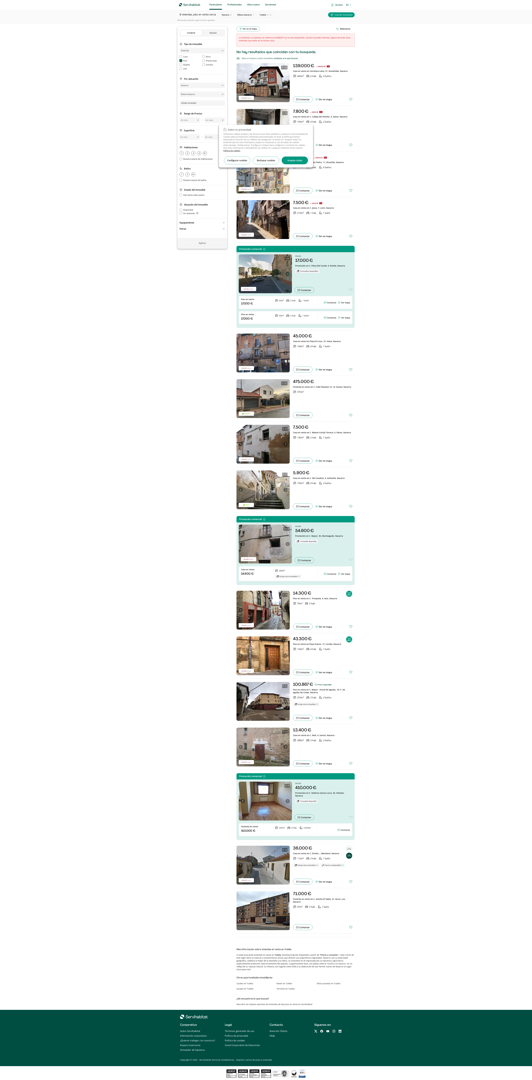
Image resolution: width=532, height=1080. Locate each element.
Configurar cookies (237, 160)
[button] (202, 222)
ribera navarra (245, 14)
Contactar (304, 99)
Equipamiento (187, 222)
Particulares (215, 4)
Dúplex (186, 64)
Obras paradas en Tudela (328, 983)
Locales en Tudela (244, 983)
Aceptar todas (294, 160)
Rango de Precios (193, 113)
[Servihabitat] (185, 4)
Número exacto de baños (194, 180)
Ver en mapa (325, 99)
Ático (208, 56)
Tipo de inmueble (193, 44)
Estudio (209, 64)
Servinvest (270, 4)
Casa (185, 56)
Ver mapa (345, 302)
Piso (185, 60)
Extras (183, 228)
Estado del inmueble (194, 189)
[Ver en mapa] (339, 302)
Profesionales (234, 4)
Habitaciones (191, 147)
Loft (185, 68)
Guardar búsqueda (343, 14)
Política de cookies (231, 150)
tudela (264, 14)
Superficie (189, 130)
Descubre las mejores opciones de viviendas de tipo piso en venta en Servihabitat (274, 1004)
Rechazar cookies (266, 160)
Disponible (188, 210)
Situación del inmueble (196, 204)
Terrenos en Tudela (286, 988)
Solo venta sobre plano (193, 195)
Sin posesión (189, 213)
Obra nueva (253, 4)
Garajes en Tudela (244, 988)
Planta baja (211, 60)
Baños (187, 168)
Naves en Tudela (284, 983)
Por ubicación (191, 78)
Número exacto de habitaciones (198, 159)
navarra (227, 14)
